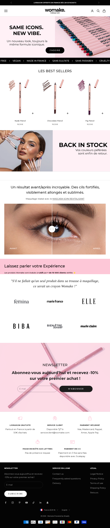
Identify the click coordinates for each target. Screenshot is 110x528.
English (64, 510)
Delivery (56, 483)
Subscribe (15, 494)
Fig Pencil (89, 121)
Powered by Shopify (61, 516)
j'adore (55, 50)
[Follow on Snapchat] (47, 502)
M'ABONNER (76, 389)
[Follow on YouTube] (26, 502)
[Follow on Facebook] (5, 502)
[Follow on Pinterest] (19, 502)
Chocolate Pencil (55, 121)
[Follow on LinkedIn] (40, 502)
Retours (94, 492)
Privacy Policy (97, 478)
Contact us (57, 474)
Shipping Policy (98, 488)
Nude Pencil (20, 121)
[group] (55, 151)
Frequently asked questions (66, 478)
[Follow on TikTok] (33, 502)
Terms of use (96, 483)
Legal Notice (96, 474)
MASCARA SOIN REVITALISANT (68, 199)
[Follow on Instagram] (12, 502)
